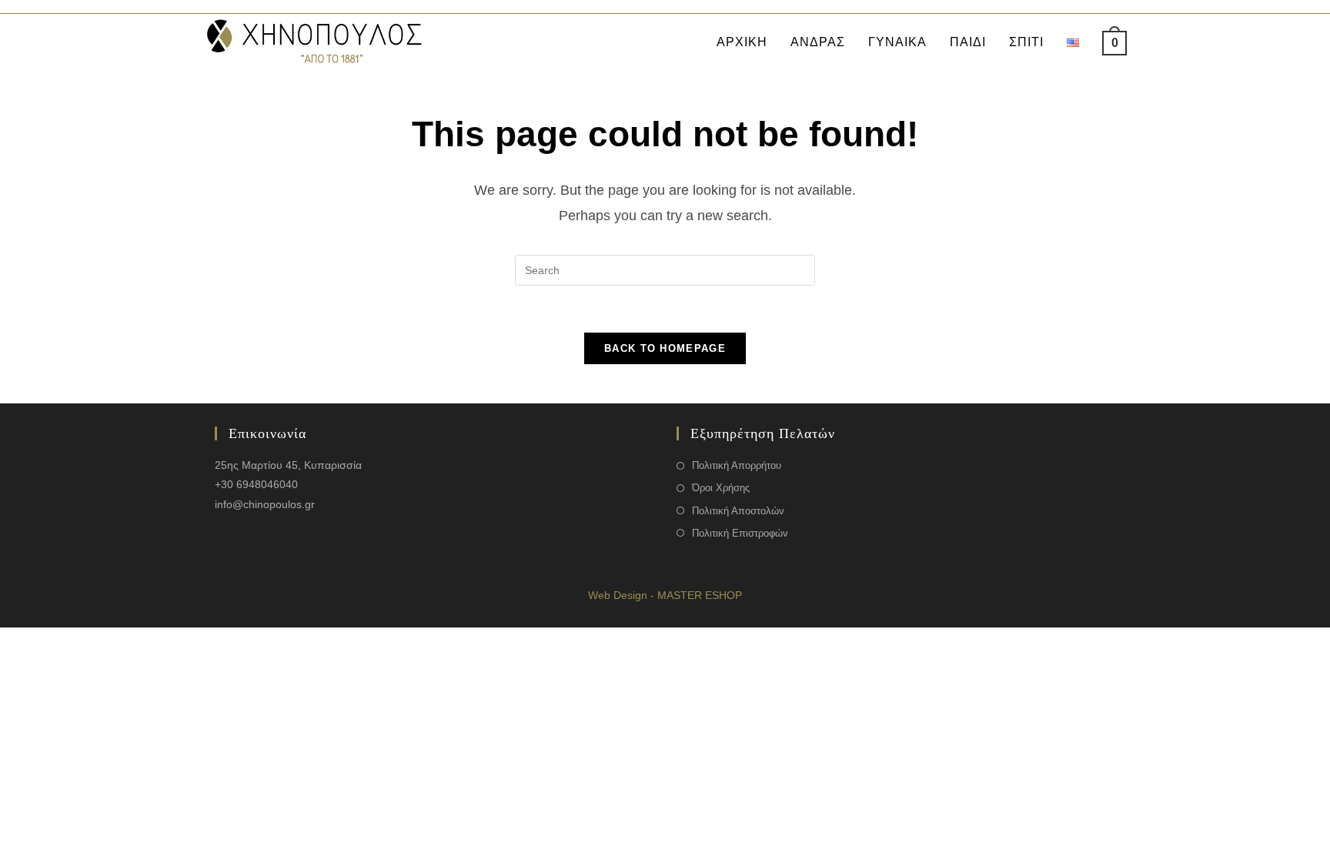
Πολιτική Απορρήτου (736, 465)
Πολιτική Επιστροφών (740, 533)
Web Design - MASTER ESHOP (665, 595)
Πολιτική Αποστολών (738, 511)
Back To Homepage (665, 348)
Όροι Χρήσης (721, 488)
